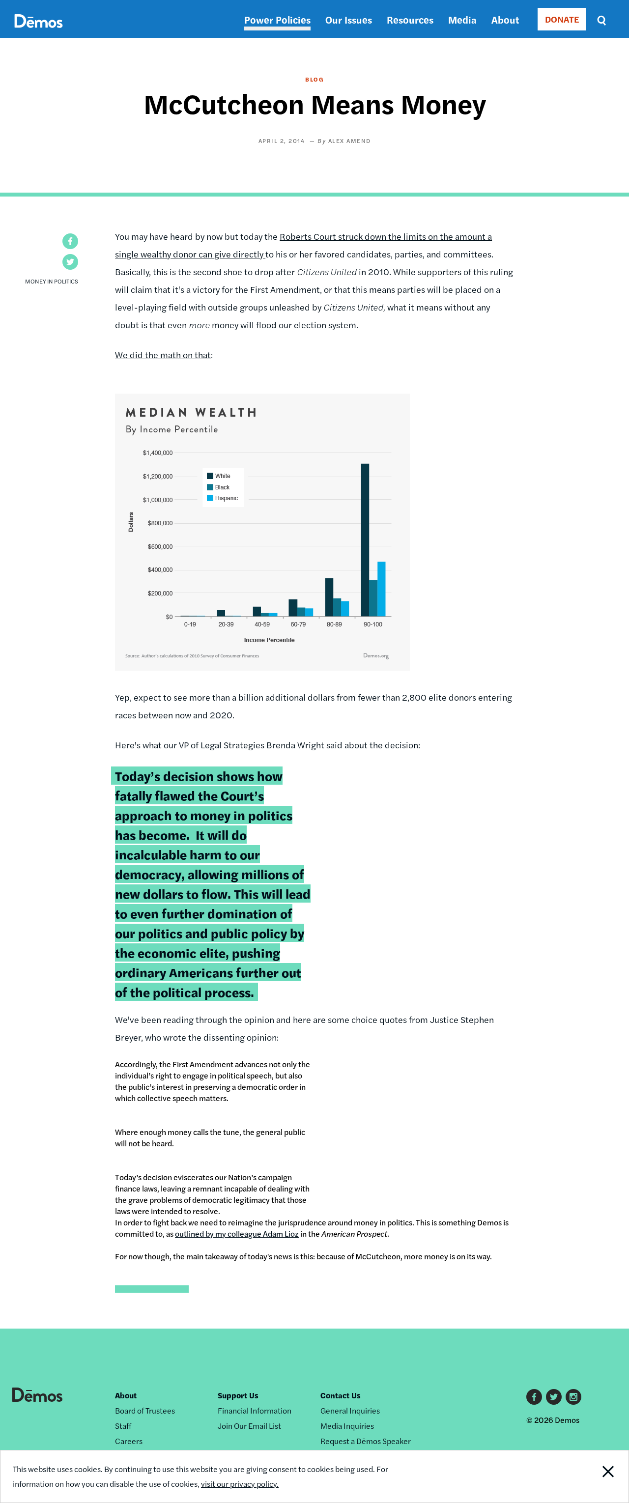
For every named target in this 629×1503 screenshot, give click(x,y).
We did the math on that (163, 354)
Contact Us (340, 1395)
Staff (123, 1425)
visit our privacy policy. (240, 1483)
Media (462, 19)
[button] (70, 241)
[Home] (38, 32)
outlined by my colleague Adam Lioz (237, 1233)
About (505, 19)
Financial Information (254, 1410)
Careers (129, 1440)
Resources (410, 19)
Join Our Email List (249, 1425)
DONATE (562, 19)
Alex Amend (349, 140)
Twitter (554, 1397)
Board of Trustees (145, 1410)
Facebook (534, 1397)
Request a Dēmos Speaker (365, 1440)
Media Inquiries (347, 1425)
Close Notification (596, 1476)
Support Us (238, 1395)
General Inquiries (350, 1410)
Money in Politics (51, 281)
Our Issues (348, 19)
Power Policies (277, 19)
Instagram (573, 1397)
